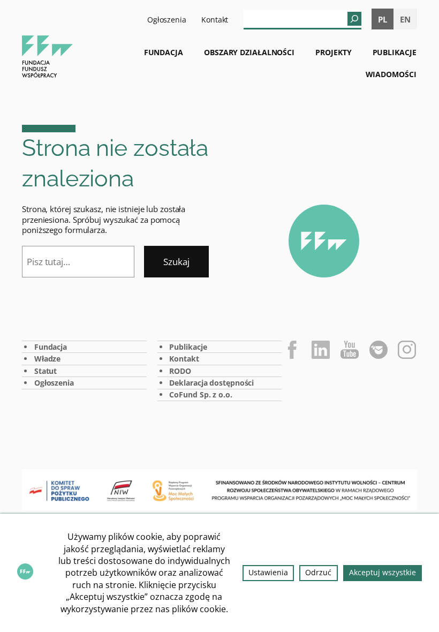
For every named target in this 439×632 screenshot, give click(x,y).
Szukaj (176, 261)
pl (382, 19)
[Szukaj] (354, 19)
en (405, 19)
